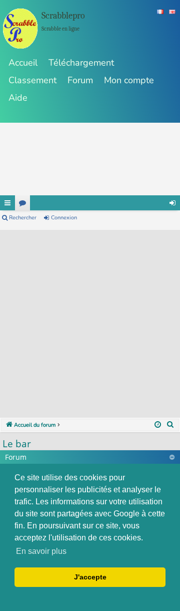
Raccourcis (7, 202)
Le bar (16, 443)
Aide (18, 98)
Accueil (23, 63)
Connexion (64, 217)
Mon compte (129, 80)
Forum (80, 80)
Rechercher (22, 217)
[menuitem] (170, 425)
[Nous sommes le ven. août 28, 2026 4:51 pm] (157, 425)
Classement (32, 80)
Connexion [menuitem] (172, 202)
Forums (22, 202)
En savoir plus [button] (41, 551)
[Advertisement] (90, 320)
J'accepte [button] (90, 577)
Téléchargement (81, 63)
